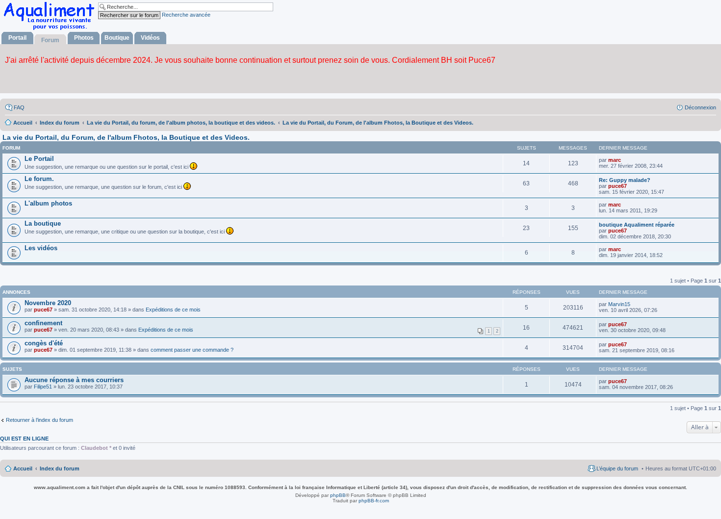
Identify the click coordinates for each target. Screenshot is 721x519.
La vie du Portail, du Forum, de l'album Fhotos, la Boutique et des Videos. (126, 137)
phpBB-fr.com (374, 500)
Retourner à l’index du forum (39, 420)
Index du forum (59, 468)
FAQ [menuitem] (19, 107)
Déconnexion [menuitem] (700, 107)
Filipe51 (43, 386)
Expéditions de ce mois (173, 309)
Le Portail (39, 158)
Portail (17, 37)
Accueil (22, 468)
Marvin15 (619, 304)
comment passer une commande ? (192, 350)
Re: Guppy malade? (624, 180)
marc (614, 160)
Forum (50, 40)
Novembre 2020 (48, 303)
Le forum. (39, 178)
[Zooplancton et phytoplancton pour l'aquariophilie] (51, 29)
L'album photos (48, 203)
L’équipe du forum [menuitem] (617, 468)
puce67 (617, 186)
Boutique (116, 37)
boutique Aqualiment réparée (636, 225)
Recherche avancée (186, 15)
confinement (43, 323)
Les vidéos (41, 248)
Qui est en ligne (24, 438)
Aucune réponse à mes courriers (74, 380)
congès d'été (44, 343)
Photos (84, 37)
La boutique (43, 223)
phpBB (338, 495)
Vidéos (150, 37)
